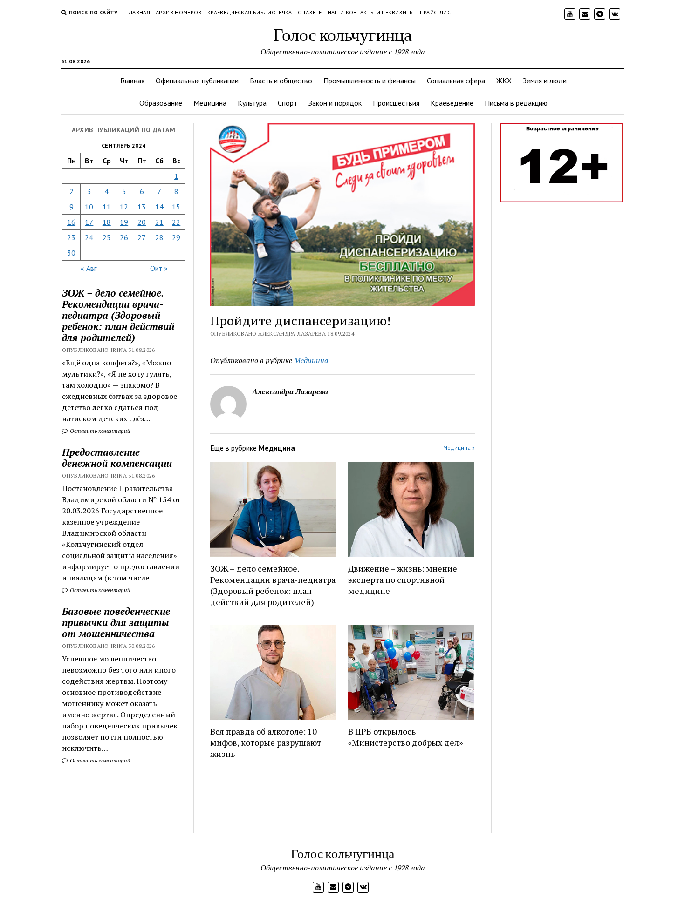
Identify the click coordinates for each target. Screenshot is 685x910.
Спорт (287, 103)
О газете (310, 12)
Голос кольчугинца (342, 34)
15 (176, 206)
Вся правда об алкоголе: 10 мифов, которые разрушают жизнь (265, 742)
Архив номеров (179, 12)
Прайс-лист (437, 12)
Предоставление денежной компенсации (117, 457)
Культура (252, 103)
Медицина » (459, 447)
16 (71, 222)
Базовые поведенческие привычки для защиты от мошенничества (116, 622)
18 (107, 222)
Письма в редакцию (516, 103)
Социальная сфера (456, 80)
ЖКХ (504, 80)
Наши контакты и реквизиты (371, 12)
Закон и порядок (335, 103)
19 (124, 222)
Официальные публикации (197, 80)
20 (141, 222)
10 (89, 206)
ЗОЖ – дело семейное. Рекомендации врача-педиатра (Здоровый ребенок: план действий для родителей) (273, 585)
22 (176, 222)
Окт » (159, 268)
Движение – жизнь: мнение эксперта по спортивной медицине (402, 579)
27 (141, 237)
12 (124, 206)
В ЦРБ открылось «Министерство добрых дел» (405, 737)
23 (71, 237)
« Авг (88, 268)
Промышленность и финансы (369, 80)
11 (107, 206)
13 (141, 206)
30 (71, 252)
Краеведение (452, 103)
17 (89, 222)
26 (124, 237)
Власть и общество (281, 80)
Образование (160, 103)
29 (176, 237)
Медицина (209, 103)
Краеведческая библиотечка (249, 12)
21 (159, 222)
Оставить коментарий (99, 430)
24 (89, 237)
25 (107, 237)
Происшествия (396, 103)
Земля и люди (545, 80)
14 (159, 206)
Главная (138, 12)
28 (159, 237)
